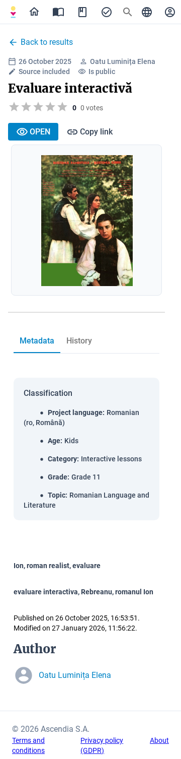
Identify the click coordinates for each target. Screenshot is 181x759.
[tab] (13, 12)
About (159, 740)
